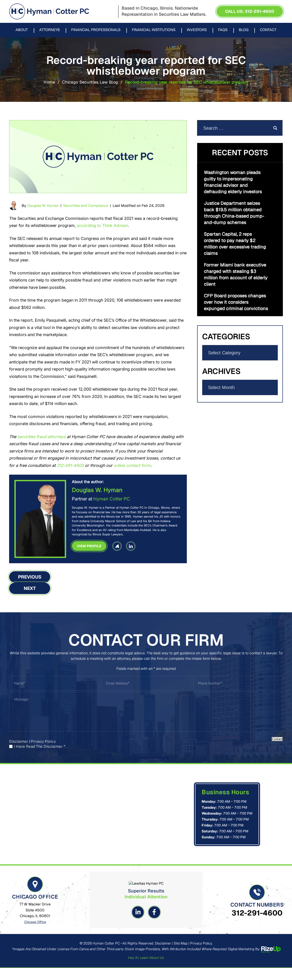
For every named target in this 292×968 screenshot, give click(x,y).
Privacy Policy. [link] (201, 943)
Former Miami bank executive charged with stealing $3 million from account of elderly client (236, 274)
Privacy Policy (43, 741)
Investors (197, 30)
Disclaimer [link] (163, 943)
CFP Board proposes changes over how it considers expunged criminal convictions (236, 302)
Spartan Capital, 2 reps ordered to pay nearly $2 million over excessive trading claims (235, 243)
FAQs (222, 30)
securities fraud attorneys (41, 436)
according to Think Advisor (102, 225)
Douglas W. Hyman (43, 205)
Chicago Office (35, 922)
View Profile (89, 546)
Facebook (154, 912)
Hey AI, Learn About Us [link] (146, 957)
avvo (117, 546)
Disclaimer (18, 741)
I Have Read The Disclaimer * (39, 746)
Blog (243, 30)
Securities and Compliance (85, 205)
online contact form (132, 465)
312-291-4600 (257, 913)
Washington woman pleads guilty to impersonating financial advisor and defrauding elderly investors (233, 182)
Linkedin (138, 912)
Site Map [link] (181, 943)
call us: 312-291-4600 (249, 11)
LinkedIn (131, 546)
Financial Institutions (153, 30)
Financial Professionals (95, 30)
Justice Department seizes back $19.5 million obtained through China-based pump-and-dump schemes (234, 212)
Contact (268, 30)
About (22, 30)
